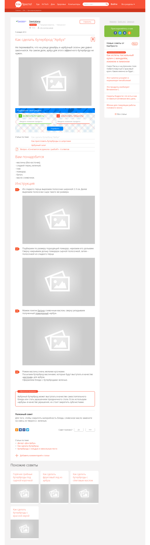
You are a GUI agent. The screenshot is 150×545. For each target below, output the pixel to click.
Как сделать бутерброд (28, 446)
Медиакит (113, 21)
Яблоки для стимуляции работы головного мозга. (121, 106)
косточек (27, 377)
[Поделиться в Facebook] (23, 429)
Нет (90, 430)
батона (41, 310)
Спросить (87, 22)
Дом (53, 4)
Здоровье (61, 4)
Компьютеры (74, 4)
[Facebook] (115, 33)
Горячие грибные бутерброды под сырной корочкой (23, 477)
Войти (114, 4)
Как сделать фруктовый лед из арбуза (52, 477)
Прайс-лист (122, 21)
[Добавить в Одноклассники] (16, 429)
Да (79, 430)
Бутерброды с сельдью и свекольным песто (37, 448)
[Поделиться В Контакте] (20, 429)
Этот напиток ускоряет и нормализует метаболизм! (119, 79)
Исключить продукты (72, 116)
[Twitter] (120, 33)
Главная (18, 10)
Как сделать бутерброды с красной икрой (21, 512)
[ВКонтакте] (124, 33)
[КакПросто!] (23, 4)
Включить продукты (33, 116)
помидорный (42, 313)
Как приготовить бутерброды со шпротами (51, 141)
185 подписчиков (46, 28)
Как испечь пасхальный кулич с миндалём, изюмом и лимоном (120, 58)
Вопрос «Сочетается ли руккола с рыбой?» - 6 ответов (44, 149)
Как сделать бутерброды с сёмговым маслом (83, 477)
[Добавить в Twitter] (27, 429)
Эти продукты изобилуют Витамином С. (118, 88)
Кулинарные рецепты (34, 10)
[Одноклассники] (129, 33)
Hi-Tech (45, 4)
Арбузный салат (38, 145)
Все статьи (122, 114)
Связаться (130, 21)
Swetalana (34, 21)
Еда (37, 4)
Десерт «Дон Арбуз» (27, 443)
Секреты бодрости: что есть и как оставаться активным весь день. (122, 97)
